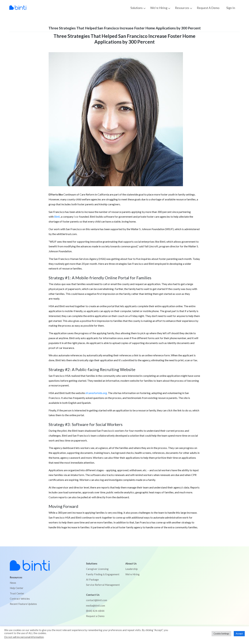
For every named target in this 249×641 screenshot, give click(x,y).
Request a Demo (208, 8)
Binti (57, 216)
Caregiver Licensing (97, 568)
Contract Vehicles (20, 598)
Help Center (16, 587)
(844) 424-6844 (95, 610)
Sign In (230, 8)
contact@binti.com (96, 600)
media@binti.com (95, 605)
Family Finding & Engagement (102, 574)
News (13, 582)
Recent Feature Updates (23, 603)
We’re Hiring (158, 8)
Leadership (131, 568)
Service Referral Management (103, 584)
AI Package (92, 579)
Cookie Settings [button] (221, 633)
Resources (182, 8)
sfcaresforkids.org (96, 393)
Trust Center (17, 593)
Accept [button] (239, 633)
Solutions (136, 8)
